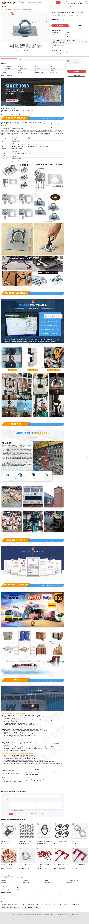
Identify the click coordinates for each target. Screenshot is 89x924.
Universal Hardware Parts (7, 895)
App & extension (72, 6)
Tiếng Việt (74, 916)
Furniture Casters (18, 895)
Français (27, 916)
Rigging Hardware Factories (33, 904)
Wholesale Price (46, 914)
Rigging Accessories (70, 882)
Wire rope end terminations (71, 880)
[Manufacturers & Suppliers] (8, 2)
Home (2, 9)
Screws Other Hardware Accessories (67, 895)
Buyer (58, 6)
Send (11, 813)
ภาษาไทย (65, 916)
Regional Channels (60, 914)
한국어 (55, 916)
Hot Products (12, 914)
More (2, 910)
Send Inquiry (60, 25)
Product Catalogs (19, 877)
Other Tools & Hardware (30, 895)
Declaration (58, 918)
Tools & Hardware (8, 9)
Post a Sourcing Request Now (37, 813)
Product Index (67, 914)
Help (64, 6)
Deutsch (42, 916)
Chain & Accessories (48, 882)
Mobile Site (73, 914)
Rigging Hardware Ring (7, 907)
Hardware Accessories (16, 9)
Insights (77, 914)
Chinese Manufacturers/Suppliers (29, 914)
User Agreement (52, 918)
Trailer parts (46, 880)
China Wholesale (39, 914)
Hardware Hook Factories (7, 904)
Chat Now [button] (80, 25)
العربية (51, 916)
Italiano (38, 916)
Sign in (86, 3)
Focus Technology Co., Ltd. (36, 918)
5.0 (71, 62)
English (14, 916)
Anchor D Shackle (67, 904)
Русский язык (32, 916)
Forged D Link (76, 904)
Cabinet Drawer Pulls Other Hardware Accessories (48, 895)
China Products (19, 914)
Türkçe (70, 916)
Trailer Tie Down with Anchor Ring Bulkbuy (31, 907)
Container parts (26, 880)
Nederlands (47, 916)
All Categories (6, 6)
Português (23, 916)
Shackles (3, 882)
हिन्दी (62, 916)
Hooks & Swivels (26, 882)
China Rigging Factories (20, 904)
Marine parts (3, 880)
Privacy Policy (63, 918)
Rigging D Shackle (57, 904)
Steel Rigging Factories (46, 904)
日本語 (59, 916)
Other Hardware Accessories (27, 9)
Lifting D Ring (17, 907)
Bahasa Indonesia (80, 916)
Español (18, 916)
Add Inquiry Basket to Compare (26, 51)
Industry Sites (52, 914)
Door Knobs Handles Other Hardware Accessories (12, 898)
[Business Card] (85, 65)
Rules (87, 6)
